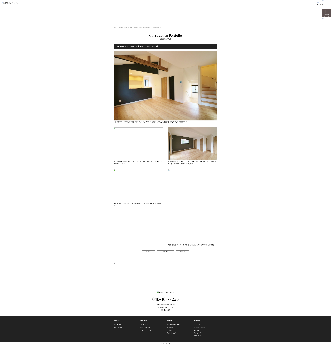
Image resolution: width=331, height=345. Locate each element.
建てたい (279, 3)
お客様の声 (302, 3)
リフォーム (290, 3)
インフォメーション (200, 327)
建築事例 (170, 327)
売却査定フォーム (146, 330)
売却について (145, 324)
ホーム (251, 3)
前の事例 (148, 251)
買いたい (259, 3)
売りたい (268, 3)
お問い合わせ (198, 335)
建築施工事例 (128, 27)
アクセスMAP (198, 333)
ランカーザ (117, 324)
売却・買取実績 (145, 327)
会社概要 (312, 3)
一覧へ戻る (165, 251)
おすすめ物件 (118, 327)
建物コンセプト (172, 333)
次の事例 (182, 251)
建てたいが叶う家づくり (174, 324)
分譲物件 (170, 330)
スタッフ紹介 (198, 324)
